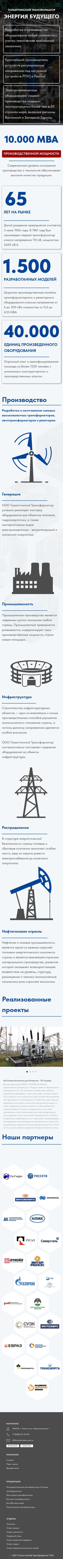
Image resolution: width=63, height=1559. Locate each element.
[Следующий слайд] (60, 1047)
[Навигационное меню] (58, 5)
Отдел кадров (13, 1544)
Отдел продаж (13, 1528)
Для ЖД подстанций (15, 1503)
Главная (10, 1460)
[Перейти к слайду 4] (36, 1071)
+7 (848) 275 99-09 (20, 1434)
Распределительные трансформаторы (23, 1487)
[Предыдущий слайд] (3, 1047)
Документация (12, 1468)
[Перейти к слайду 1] (27, 1071)
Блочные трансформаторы (18, 1499)
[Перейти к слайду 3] (33, 1071)
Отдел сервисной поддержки (19, 1540)
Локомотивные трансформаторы (20, 1507)
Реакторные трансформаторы (19, 1495)
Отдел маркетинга (15, 1532)
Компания (11, 1524)
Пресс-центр (12, 1464)
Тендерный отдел (14, 1536)
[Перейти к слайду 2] (30, 1071)
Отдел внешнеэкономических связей (22, 1548)
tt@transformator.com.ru (22, 1440)
